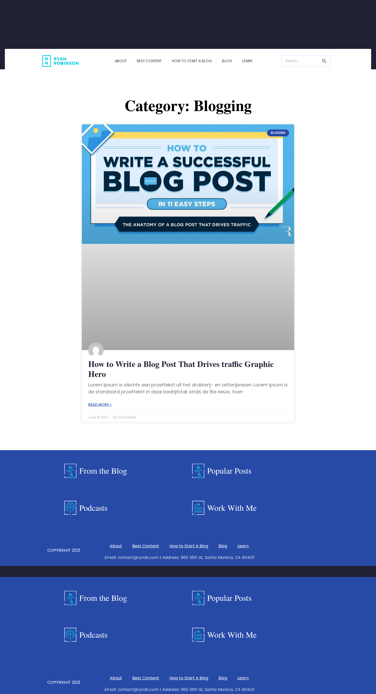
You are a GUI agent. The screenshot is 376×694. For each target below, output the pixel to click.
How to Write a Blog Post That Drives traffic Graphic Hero (181, 368)
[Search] (324, 61)
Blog (227, 60)
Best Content (149, 60)
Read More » (100, 404)
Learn (247, 60)
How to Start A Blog (192, 60)
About (121, 60)
